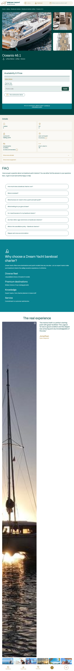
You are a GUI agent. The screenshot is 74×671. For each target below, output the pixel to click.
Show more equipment (9, 159)
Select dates (8, 79)
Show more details (8, 155)
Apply (65, 89)
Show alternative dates (16, 94)
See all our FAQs (7, 180)
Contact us (47, 105)
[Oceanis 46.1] (62, 21)
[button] (37, 186)
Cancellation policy (37, 107)
